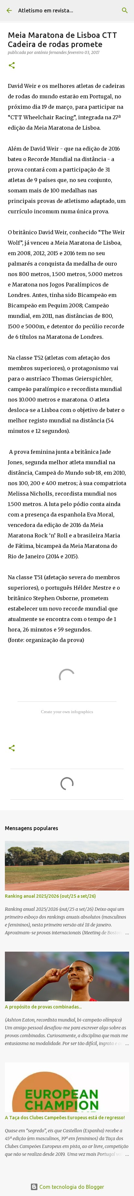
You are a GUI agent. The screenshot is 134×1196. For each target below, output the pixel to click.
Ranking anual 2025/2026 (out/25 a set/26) (50, 896)
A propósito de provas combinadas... (43, 1006)
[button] (12, 65)
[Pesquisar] (125, 10)
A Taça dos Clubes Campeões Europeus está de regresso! (65, 1117)
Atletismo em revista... (45, 10)
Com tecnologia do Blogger (71, 1187)
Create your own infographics (67, 711)
